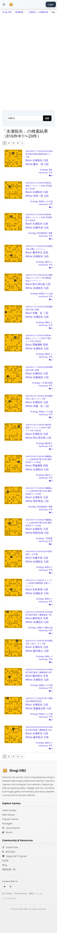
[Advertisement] (28, 929)
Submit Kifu (12, 847)
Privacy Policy (21, 893)
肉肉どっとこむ (36, 893)
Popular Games (10, 819)
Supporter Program (16, 856)
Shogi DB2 (7, 12)
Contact (8, 893)
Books (8, 832)
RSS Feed (10, 851)
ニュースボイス (9, 898)
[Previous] (22, 143)
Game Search (12, 827)
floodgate (7, 823)
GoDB (5, 860)
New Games (8, 814)
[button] (4, 4)
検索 (47, 118)
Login (51, 4)
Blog (4, 864)
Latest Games (9, 810)
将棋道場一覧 (8, 869)
